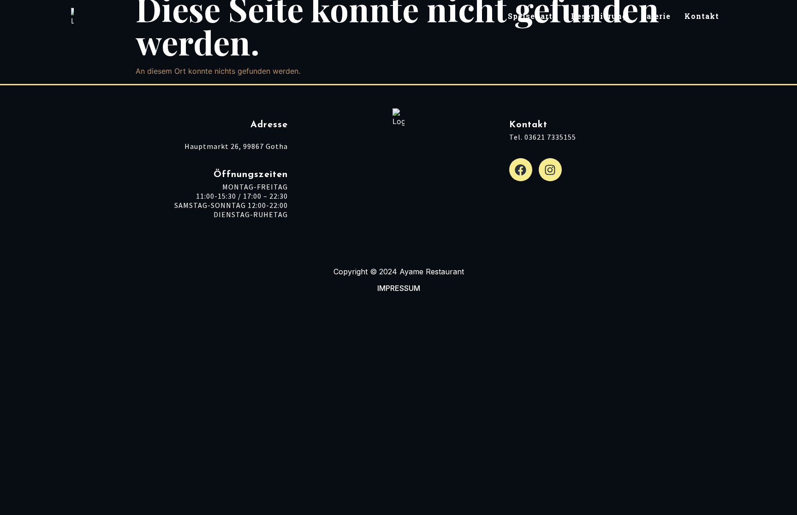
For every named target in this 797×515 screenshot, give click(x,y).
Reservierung (599, 17)
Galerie (656, 17)
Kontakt (701, 17)
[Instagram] (550, 169)
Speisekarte (532, 17)
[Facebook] (520, 169)
